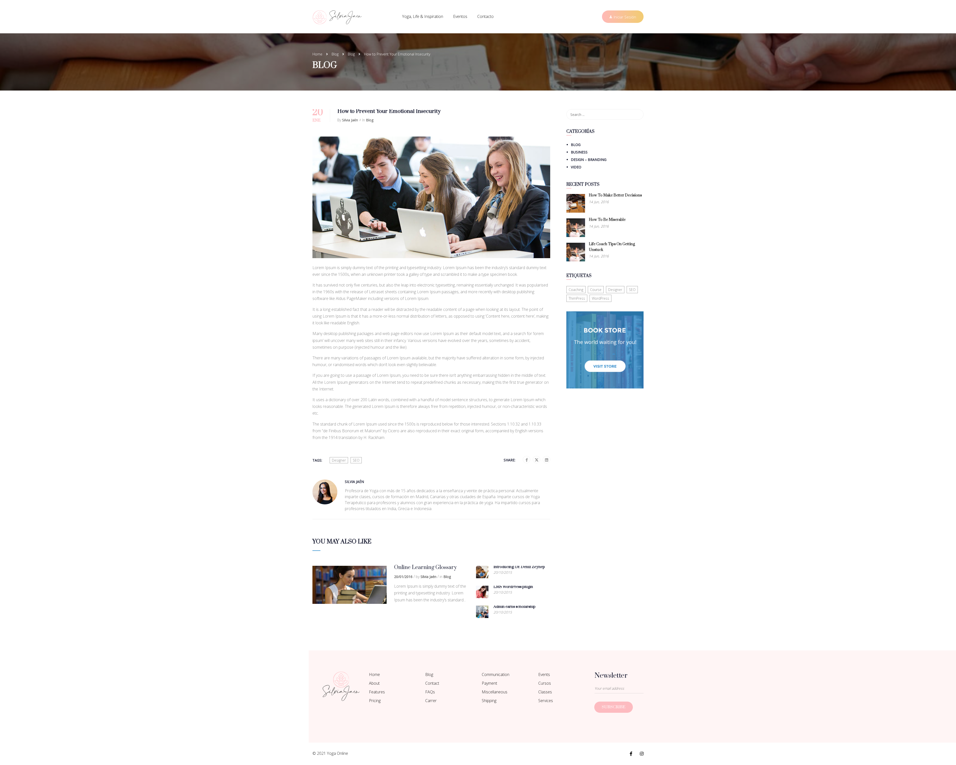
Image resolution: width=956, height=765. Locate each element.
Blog (335, 54)
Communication (495, 674)
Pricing (375, 700)
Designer (339, 460)
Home (317, 54)
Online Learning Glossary (425, 567)
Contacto (485, 16)
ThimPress (577, 298)
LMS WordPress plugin (513, 586)
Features (377, 692)
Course (595, 289)
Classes (545, 692)
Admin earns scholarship (514, 606)
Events (544, 674)
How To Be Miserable (607, 219)
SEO (356, 460)
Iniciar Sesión (625, 17)
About (374, 683)
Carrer (431, 700)
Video (576, 167)
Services (545, 700)
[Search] (637, 114)
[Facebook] (527, 459)
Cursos (544, 683)
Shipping (489, 700)
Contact (432, 683)
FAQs (430, 692)
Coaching (576, 289)
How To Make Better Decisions (615, 195)
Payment (489, 683)
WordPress (600, 298)
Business (579, 152)
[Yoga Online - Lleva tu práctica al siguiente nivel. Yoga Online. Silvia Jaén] (337, 16)
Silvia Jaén (350, 120)
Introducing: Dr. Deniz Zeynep (519, 567)
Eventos (460, 16)
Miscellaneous (494, 692)
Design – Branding (588, 159)
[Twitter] (536, 459)
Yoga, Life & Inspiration (422, 16)
